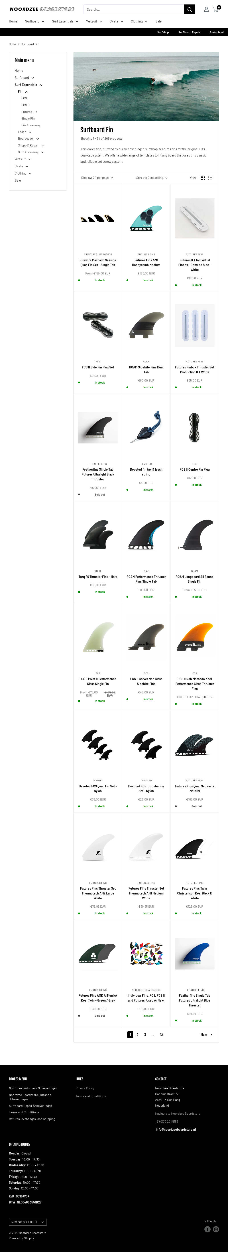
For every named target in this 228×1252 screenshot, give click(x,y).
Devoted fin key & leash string (146, 471)
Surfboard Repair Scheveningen (30, 1106)
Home (13, 21)
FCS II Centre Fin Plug (195, 469)
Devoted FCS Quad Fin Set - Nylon (98, 788)
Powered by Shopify (21, 1238)
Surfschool (217, 32)
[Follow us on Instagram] (216, 1229)
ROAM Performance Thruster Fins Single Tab (146, 579)
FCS (98, 361)
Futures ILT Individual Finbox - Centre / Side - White (194, 265)
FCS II (25, 105)
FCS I (24, 98)
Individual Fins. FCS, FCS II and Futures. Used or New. (146, 998)
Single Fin (28, 118)
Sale (158, 21)
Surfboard (32, 21)
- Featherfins (98, 463)
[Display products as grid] (203, 178)
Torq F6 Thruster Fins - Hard (98, 577)
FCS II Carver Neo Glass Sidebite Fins (146, 681)
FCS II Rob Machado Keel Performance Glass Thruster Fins (194, 683)
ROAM (146, 361)
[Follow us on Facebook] (207, 1229)
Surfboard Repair (189, 32)
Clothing (137, 21)
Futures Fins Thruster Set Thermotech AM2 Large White (98, 893)
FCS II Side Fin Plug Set (98, 367)
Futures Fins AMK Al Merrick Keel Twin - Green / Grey (98, 998)
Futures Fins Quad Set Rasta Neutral (194, 788)
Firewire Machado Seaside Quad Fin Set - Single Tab (98, 262)
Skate (114, 21)
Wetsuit (91, 21)
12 (161, 1035)
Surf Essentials (62, 21)
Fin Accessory (31, 125)
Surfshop (163, 32)
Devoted (146, 463)
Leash (22, 132)
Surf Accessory (28, 152)
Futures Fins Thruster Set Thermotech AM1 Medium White (146, 893)
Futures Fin (29, 112)
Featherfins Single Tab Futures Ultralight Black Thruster (98, 474)
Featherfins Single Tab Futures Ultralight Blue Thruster (194, 1000)
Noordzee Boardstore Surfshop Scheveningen (30, 1097)
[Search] (189, 9)
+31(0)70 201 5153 (166, 1121)
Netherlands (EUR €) (24, 1222)
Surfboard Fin (29, 44)
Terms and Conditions (24, 1112)
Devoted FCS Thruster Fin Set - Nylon (146, 788)
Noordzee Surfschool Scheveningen (33, 1088)
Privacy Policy (85, 1088)
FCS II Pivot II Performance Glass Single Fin (97, 681)
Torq (98, 570)
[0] (215, 9)
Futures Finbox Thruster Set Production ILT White (194, 369)
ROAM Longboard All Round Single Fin (195, 579)
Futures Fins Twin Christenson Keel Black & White (194, 893)
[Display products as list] (210, 178)
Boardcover (26, 138)
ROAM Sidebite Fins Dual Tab (146, 369)
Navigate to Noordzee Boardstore (177, 1113)
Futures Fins (146, 254)
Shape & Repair (28, 145)
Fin (20, 91)
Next (204, 1035)
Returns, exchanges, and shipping (32, 1119)
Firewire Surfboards (98, 254)
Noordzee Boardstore (146, 989)
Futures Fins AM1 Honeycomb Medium (146, 262)
